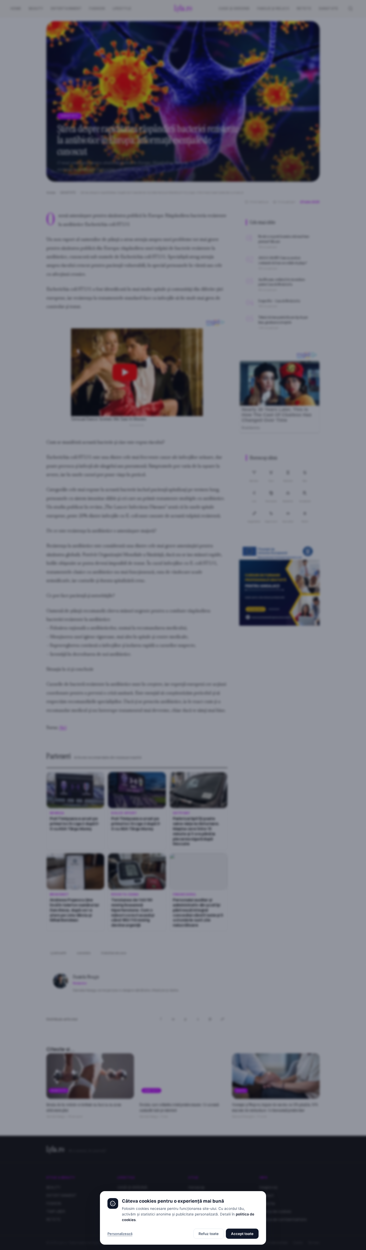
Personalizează (119, 1234)
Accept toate (242, 1234)
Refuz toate (209, 1234)
